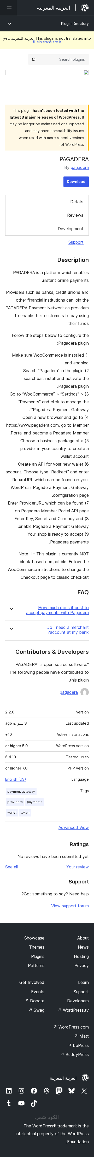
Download (76, 181)
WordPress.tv (73, 1010)
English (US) (15, 779)
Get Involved (31, 982)
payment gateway (21, 791)
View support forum (70, 905)
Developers (78, 1000)
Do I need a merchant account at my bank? (67, 630)
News (83, 947)
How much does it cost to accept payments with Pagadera (57, 610)
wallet (11, 812)
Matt (81, 1036)
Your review (77, 866)
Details (76, 201)
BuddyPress (74, 1054)
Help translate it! (47, 42)
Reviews (75, 215)
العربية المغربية (63, 1078)
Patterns (36, 965)
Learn (83, 982)
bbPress (78, 1045)
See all (11, 866)
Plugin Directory (75, 23)
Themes (36, 947)
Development (70, 228)
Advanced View (73, 827)
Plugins (37, 956)
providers (15, 802)
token (25, 812)
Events (37, 991)
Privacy (81, 965)
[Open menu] (8, 8)
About (83, 938)
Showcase (34, 938)
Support (76, 242)
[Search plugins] (33, 59)
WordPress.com (71, 1027)
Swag (36, 1010)
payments (34, 802)
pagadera (80, 167)
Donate (34, 1000)
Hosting (81, 956)
